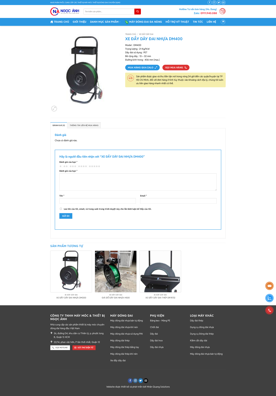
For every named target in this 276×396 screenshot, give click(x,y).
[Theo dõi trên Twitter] (219, 2)
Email (143, 195)
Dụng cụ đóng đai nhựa (202, 327)
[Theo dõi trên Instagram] (214, 2)
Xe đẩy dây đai (146, 34)
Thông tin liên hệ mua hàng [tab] (84, 125)
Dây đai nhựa (156, 347)
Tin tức (198, 21)
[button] (223, 22)
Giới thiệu (79, 21)
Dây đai (154, 333)
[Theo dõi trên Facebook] (210, 2)
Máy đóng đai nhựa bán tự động (126, 320)
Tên (61, 195)
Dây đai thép (196, 320)
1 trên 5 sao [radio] (60, 166)
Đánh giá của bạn (68, 162)
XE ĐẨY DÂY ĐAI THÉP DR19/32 (160, 297)
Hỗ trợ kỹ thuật (177, 21)
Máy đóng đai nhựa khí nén (124, 327)
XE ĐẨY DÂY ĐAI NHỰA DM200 (71, 297)
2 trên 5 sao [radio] (65, 166)
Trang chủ (61, 21)
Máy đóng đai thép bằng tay (124, 347)
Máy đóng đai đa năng (145, 21)
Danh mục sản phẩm (104, 21)
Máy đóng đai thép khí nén (124, 353)
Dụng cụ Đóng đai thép (202, 333)
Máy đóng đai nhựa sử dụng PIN (126, 333)
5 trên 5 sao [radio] (94, 166)
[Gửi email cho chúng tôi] (223, 2)
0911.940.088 (205, 13)
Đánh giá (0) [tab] (59, 125)
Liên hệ (211, 21)
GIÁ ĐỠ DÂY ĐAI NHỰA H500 (116, 297)
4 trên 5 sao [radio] (82, 166)
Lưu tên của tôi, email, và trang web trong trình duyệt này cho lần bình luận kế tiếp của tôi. (108, 209)
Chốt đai (154, 327)
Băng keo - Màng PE (160, 320)
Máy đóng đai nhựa (200, 347)
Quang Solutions (161, 386)
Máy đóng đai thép (120, 340)
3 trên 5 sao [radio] (72, 166)
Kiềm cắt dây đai (198, 340)
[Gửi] (137, 11)
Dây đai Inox (156, 340)
